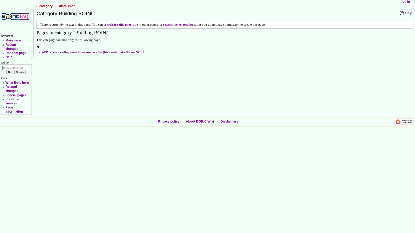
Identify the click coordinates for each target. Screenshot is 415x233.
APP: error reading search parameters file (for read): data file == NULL (93, 52)
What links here (17, 82)
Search (5, 63)
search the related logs (179, 24)
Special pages (15, 95)
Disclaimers (229, 121)
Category (46, 6)
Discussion (67, 6)
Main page (13, 40)
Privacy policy (168, 121)
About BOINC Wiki (200, 121)
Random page (15, 53)
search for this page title (121, 24)
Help (408, 13)
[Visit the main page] (16, 16)
